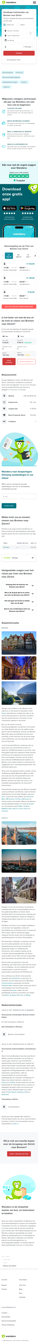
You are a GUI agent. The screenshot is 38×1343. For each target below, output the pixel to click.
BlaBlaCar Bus (7, 808)
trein (3, 796)
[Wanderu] (9, 2)
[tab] (10, 26)
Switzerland (7, 1259)
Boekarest (5, 1094)
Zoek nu (16, 1124)
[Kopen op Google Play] (27, 208)
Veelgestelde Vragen (9, 82)
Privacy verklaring (8, 1325)
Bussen (4, 1285)
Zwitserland (15, 978)
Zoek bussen (9, 361)
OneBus (12, 1082)
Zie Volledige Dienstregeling (19, 306)
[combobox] (19, 30)
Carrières (22, 1297)
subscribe (9, 506)
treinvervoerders (7, 983)
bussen (31, 804)
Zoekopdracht (26, 361)
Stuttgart (13, 995)
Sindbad (26, 806)
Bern (7, 995)
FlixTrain (6, 547)
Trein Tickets (6, 1256)
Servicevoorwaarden (9, 1321)
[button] (34, 3)
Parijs (9, 1092)
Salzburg (20, 1092)
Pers (20, 1293)
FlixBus (20, 806)
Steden (23, 82)
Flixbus (4, 1082)
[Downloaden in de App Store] (9, 208)
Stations (6, 87)
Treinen (4, 1289)
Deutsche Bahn (7, 985)
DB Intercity (10, 799)
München (20, 995)
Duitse (4, 713)
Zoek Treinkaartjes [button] (19, 1154)
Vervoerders (6, 1317)
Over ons (22, 1285)
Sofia (26, 1092)
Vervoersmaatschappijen (11, 77)
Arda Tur (15, 808)
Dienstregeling (7, 72)
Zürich (5, 1262)
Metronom (25, 799)
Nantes (14, 1092)
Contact (4, 1313)
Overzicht (19, 72)
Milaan (28, 995)
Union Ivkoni (23, 808)
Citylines (5, 811)
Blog (20, 1289)
